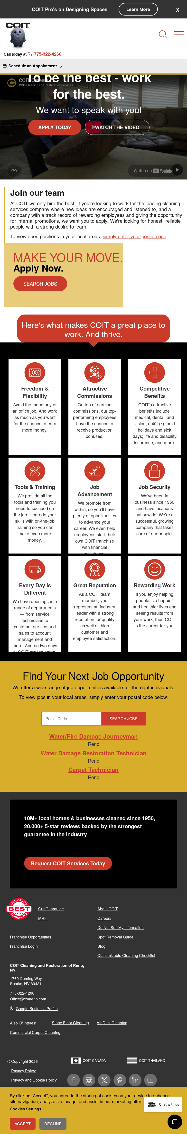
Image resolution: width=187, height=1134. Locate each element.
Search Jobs (40, 283)
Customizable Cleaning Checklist (126, 955)
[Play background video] (177, 170)
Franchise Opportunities (30, 937)
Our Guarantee (51, 909)
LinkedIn (135, 1080)
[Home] (18, 35)
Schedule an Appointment (33, 65)
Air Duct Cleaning (112, 1022)
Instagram (89, 1080)
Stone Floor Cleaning (70, 1022)
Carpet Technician (93, 769)
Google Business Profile (37, 1008)
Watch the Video (117, 127)
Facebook (73, 1080)
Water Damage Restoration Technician (94, 753)
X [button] (177, 9)
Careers (104, 918)
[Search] (163, 34)
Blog (101, 946)
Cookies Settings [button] (25, 1109)
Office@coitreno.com (28, 999)
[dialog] (93, 1110)
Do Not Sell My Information (120, 927)
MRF (42, 918)
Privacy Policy (23, 1071)
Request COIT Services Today (68, 863)
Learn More (138, 9)
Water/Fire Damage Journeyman (93, 736)
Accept (23, 1123)
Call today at (32, 54)
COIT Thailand (152, 1060)
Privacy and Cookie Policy (34, 1080)
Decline (53, 1123)
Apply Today (54, 127)
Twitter (104, 1080)
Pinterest (119, 1080)
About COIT (107, 909)
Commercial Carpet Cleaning (35, 1032)
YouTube (150, 1080)
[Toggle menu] (179, 34)
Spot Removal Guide (115, 937)
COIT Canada (94, 1060)
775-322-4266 (22, 993)
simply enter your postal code (134, 236)
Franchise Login (24, 946)
